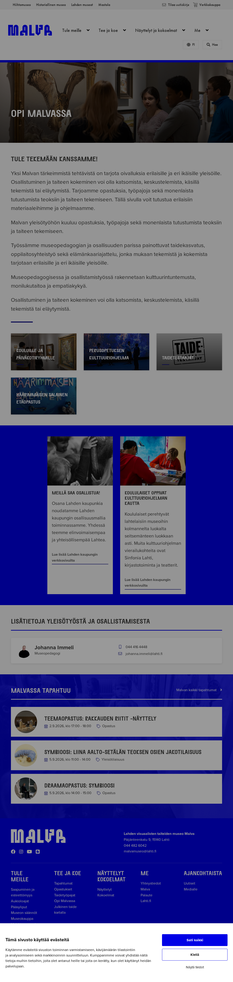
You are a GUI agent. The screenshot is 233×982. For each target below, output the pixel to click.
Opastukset (63, 889)
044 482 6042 (135, 845)
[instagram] (21, 852)
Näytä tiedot (195, 967)
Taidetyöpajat (64, 895)
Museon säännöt (25, 912)
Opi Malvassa (64, 901)
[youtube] (29, 852)
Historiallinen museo (51, 4)
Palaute (146, 895)
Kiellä (194, 955)
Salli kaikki (195, 940)
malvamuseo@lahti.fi (140, 851)
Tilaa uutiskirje (178, 4)
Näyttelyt (104, 889)
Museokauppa (22, 918)
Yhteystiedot (151, 883)
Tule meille (78, 30)
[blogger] (38, 852)
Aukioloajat (20, 901)
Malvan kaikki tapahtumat (197, 690)
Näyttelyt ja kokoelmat (162, 30)
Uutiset (189, 883)
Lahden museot (82, 4)
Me (204, 30)
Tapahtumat (63, 883)
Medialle (191, 889)
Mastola (104, 4)
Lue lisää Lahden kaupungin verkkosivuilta (75, 557)
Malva (145, 889)
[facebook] (13, 852)
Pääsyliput (19, 907)
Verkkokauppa (209, 4)
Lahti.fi (146, 901)
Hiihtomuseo (22, 4)
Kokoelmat (105, 895)
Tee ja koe (115, 30)
